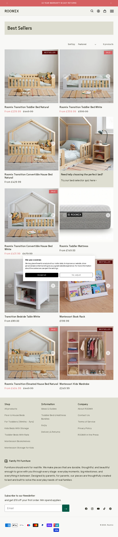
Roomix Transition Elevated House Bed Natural (31, 384)
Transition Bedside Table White (22, 316)
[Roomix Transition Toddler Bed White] (86, 76)
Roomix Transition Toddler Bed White (81, 107)
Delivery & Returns (50, 431)
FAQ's (44, 425)
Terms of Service (86, 421)
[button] (112, 11)
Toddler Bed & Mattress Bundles (53, 417)
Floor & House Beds (15, 415)
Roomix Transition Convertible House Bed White (28, 248)
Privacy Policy (85, 428)
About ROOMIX (85, 408)
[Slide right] (53, 76)
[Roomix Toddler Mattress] (86, 215)
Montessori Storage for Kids (19, 447)
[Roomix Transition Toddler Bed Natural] (31, 76)
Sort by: (71, 44)
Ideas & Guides (49, 408)
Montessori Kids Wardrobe (74, 384)
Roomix (110, 525)
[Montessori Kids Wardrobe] (86, 353)
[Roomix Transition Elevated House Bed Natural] (31, 353)
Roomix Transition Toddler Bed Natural (27, 107)
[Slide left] (10, 76)
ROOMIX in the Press (88, 434)
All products (11, 408)
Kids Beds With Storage (17, 428)
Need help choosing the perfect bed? (82, 174)
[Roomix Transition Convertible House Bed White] (31, 215)
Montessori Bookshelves (17, 441)
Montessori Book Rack (72, 316)
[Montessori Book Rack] (86, 286)
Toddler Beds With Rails (17, 434)
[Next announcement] (111, 3)
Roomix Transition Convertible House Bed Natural (28, 176)
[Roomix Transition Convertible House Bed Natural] (31, 143)
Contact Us (84, 415)
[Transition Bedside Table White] (31, 286)
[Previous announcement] (7, 3)
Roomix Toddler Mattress (74, 246)
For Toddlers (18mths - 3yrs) (19, 421)
